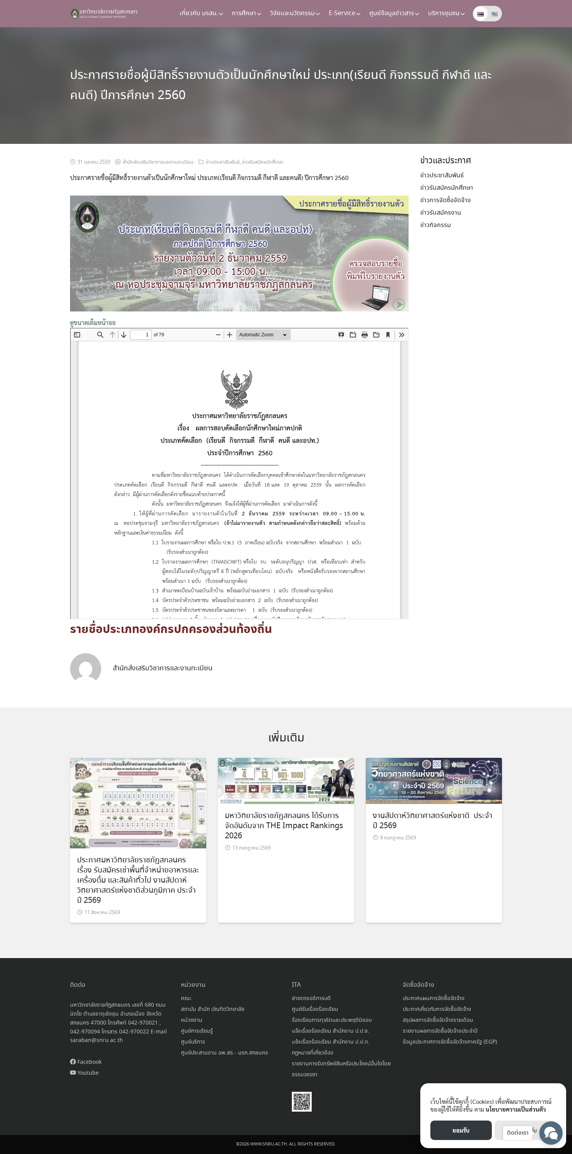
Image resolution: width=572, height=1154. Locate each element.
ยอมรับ (461, 1130)
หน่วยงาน (191, 1020)
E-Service (342, 13)
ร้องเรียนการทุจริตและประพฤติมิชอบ (332, 1020)
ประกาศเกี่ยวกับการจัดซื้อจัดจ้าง (437, 1009)
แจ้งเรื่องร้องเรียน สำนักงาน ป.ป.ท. (331, 1042)
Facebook (89, 1062)
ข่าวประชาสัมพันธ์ (223, 162)
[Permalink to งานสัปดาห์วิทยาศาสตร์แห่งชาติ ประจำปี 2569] (434, 780)
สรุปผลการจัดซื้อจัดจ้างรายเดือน (438, 1020)
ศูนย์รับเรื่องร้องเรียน (315, 1009)
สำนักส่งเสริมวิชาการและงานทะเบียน (158, 162)
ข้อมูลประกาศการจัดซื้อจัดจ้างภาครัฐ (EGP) (450, 1042)
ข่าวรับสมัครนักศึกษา (262, 162)
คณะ (186, 998)
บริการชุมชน (444, 13)
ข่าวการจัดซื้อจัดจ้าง (445, 200)
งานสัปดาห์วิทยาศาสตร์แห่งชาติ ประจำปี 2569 (432, 821)
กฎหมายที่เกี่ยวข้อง (312, 1053)
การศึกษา (244, 13)
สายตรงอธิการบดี (311, 998)
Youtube (87, 1073)
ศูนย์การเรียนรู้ (197, 1031)
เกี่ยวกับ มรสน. (199, 13)
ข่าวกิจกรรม (435, 225)
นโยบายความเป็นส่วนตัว (516, 1109)
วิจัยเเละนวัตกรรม (292, 13)
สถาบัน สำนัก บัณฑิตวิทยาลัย (212, 1009)
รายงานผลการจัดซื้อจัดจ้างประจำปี (440, 1031)
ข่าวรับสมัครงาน (440, 212)
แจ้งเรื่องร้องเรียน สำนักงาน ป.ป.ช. (330, 1031)
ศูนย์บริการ (193, 1042)
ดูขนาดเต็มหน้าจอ (93, 322)
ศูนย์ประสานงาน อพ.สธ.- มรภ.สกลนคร (224, 1053)
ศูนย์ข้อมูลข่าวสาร (391, 13)
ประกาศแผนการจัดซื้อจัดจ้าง (434, 998)
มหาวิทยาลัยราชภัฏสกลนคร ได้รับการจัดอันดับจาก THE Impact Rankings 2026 (284, 826)
